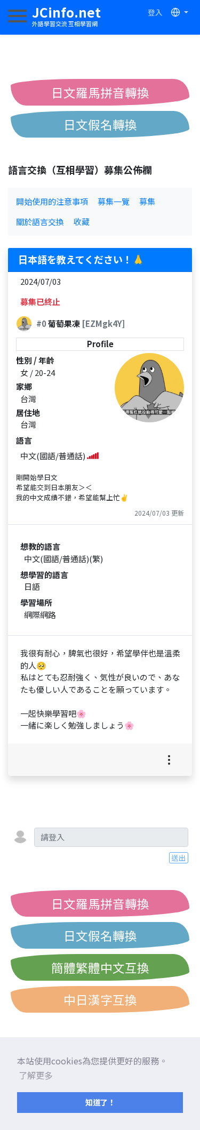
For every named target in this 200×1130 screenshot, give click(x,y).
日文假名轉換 (100, 124)
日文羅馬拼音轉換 (100, 92)
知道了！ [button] (100, 1102)
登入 (155, 12)
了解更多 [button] (36, 1075)
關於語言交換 (40, 221)
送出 (178, 857)
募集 (147, 201)
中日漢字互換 (100, 999)
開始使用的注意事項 (52, 201)
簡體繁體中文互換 (100, 967)
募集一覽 (114, 201)
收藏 (82, 221)
